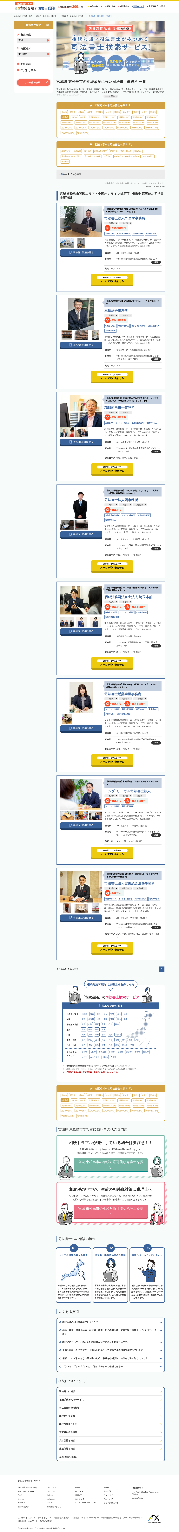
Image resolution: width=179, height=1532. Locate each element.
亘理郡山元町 (108, 128)
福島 (125, 1014)
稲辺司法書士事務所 (119, 407)
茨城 (112, 1019)
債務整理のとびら (54, 1507)
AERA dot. (51, 1499)
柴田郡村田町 (138, 122)
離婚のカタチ (23, 1507)
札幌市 (112, 1052)
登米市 (136, 112)
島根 (110, 1040)
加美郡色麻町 (80, 122)
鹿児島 (124, 1045)
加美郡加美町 (66, 122)
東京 (83, 1019)
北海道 (84, 1014)
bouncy (49, 1503)
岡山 (90, 1040)
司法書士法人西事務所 (121, 500)
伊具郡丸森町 (122, 128)
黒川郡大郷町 (66, 128)
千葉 (105, 1019)
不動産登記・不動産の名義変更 (127, 156)
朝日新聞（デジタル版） (28, 1487)
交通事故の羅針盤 (111, 1503)
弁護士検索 (111, 6)
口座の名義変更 (100, 151)
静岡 (90, 1029)
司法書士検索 (138, 6)
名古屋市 (125, 699)
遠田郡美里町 (137, 117)
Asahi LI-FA (108, 1499)
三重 (103, 1029)
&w (24, 1491)
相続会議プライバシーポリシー (85, 1518)
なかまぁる (79, 1499)
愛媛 (130, 1040)
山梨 (90, 1024)
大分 (110, 1045)
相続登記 (87, 151)
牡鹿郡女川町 (82, 133)
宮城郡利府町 (94, 117)
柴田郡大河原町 (109, 122)
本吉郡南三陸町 (67, 133)
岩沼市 (144, 112)
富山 (103, 1024)
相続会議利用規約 (61, 1518)
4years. (107, 1487)
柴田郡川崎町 (124, 122)
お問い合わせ (46, 1521)
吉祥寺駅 (140, 888)
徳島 (124, 1040)
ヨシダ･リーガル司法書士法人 (127, 791)
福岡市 (120, 1052)
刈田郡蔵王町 (136, 128)
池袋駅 (139, 796)
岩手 (99, 1014)
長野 (97, 1024)
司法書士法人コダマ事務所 (124, 218)
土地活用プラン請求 (157, 6)
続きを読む (145, 246)
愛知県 (111, 699)
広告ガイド (33, 1521)
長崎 (97, 1045)
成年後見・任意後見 (92, 156)
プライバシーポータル (133, 1518)
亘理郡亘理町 (94, 128)
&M (19, 1491)
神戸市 (129, 1052)
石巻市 (72, 112)
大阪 (83, 1035)
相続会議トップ (96, 6)
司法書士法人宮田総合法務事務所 (129, 883)
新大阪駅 (139, 505)
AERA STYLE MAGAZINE (86, 1503)
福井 (117, 1024)
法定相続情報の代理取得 (71, 156)
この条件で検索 (32, 82)
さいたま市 (94, 1057)
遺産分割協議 (125, 151)
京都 (97, 1035)
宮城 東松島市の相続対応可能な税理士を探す (110, 1211)
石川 (110, 1024)
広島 (83, 1040)
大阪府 (111, 505)
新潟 (83, 1024)
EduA (20, 1495)
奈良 (103, 1035)
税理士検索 (124, 6)
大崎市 (108, 112)
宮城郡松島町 (123, 117)
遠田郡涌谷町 (151, 117)
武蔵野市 (125, 888)
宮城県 (111, 223)
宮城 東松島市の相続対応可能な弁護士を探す (110, 1164)
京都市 (137, 1052)
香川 (117, 1040)
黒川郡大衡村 (80, 128)
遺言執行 (107, 156)
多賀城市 (99, 112)
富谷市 (153, 112)
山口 (97, 1040)
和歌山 (118, 1035)
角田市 (74, 117)
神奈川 (91, 1019)
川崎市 (105, 1057)
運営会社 (22, 1521)
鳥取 (103, 1040)
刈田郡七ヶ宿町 (151, 128)
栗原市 (117, 112)
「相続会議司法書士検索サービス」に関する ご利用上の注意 (89, 1066)
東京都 (111, 796)
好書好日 (79, 1495)
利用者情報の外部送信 (111, 1518)
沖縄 (132, 1045)
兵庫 (90, 1035)
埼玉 (99, 1019)
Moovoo (21, 1499)
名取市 (81, 112)
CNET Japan (52, 1487)
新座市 (125, 602)
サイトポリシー (44, 1518)
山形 (119, 1014)
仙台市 (64, 112)
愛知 (83, 1029)
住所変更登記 (148, 156)
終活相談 (65, 161)
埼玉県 (111, 602)
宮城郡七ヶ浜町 (109, 117)
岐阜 (97, 1029)
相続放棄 (77, 151)
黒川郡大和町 (152, 122)
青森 (92, 1014)
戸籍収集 (113, 151)
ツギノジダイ (109, 1495)
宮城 (112, 1014)
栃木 (119, 1019)
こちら (120, 1069)
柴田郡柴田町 (94, 122)
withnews (21, 1503)
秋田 (105, 1014)
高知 (137, 1040)
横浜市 (84, 1052)
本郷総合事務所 (116, 310)
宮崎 (117, 1045)
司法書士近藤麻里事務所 (122, 694)
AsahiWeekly (137, 1498)
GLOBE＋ (79, 1491)
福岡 (83, 1045)
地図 (156, 262)
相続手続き (65, 151)
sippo (77, 1487)
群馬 (125, 1019)
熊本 (103, 1045)
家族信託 (138, 151)
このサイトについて (27, 1518)
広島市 (146, 1052)
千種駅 (140, 699)
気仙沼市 (126, 112)
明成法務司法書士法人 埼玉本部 (128, 597)
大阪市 (125, 505)
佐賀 (90, 1045)
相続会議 (107, 1491)
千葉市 (113, 1057)
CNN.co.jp (51, 1491)
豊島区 (125, 796)
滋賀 (110, 1035)
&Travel (31, 1491)
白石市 (82, 117)
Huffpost (50, 1495)
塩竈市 (89, 112)
